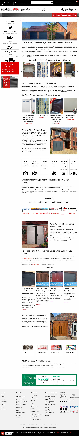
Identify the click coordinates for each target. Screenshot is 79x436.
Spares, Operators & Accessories (64, 9)
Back (76, 19)
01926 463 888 (5, 3)
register (62, 2)
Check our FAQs (35, 264)
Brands (49, 198)
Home (22, 19)
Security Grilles (29, 77)
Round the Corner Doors (44, 9)
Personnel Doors (56, 9)
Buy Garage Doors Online (52, 427)
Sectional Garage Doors (35, 427)
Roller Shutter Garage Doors (27, 427)
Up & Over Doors (22, 9)
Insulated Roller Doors (69, 77)
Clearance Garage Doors (44, 427)
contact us (69, 2)
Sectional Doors (32, 9)
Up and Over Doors (42, 77)
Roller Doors (38, 9)
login (58, 2)
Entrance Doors (50, 9)
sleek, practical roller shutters (64, 256)
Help (76, 9)
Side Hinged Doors (27, 9)
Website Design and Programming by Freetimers (52, 424)
